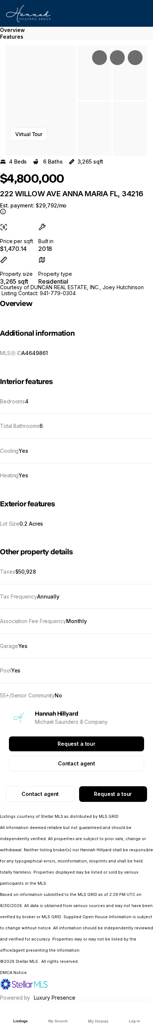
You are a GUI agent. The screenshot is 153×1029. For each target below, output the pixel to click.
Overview (12, 30)
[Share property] (135, 57)
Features (11, 36)
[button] (41, 101)
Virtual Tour (28, 134)
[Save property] (117, 57)
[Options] (99, 57)
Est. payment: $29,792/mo (33, 206)
